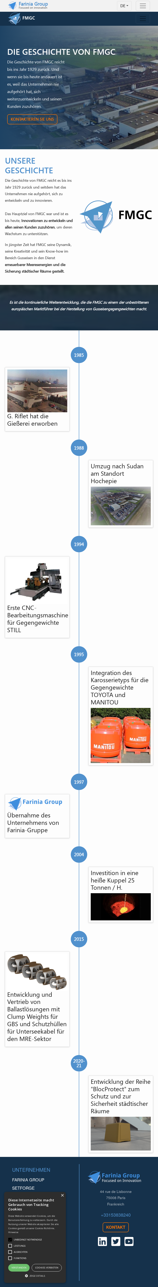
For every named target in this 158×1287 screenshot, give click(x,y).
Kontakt (115, 1227)
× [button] (62, 1195)
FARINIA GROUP (28, 1180)
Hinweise (13, 1232)
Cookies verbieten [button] (46, 1267)
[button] (35, 1276)
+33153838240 (116, 1214)
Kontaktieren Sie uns (32, 119)
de (122, 5)
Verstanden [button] (19, 1267)
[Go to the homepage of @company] (25, 19)
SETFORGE (23, 1188)
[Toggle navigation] (143, 6)
